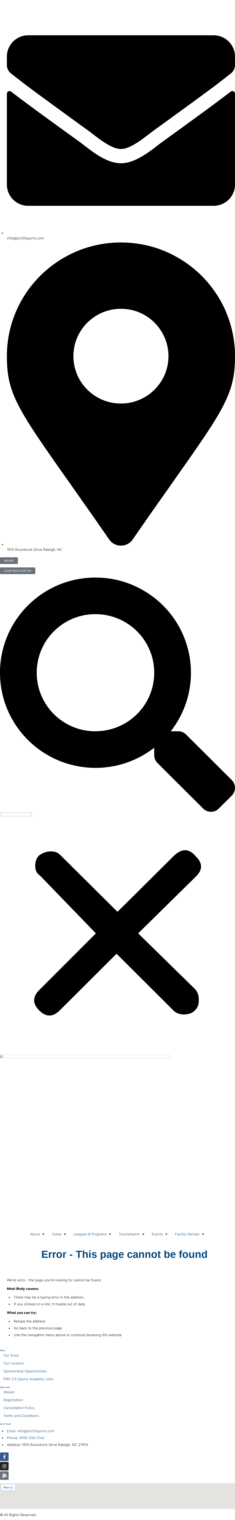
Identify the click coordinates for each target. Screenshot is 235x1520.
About (35, 1234)
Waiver (8, 1392)
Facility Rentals (187, 1234)
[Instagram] (4, 1466)
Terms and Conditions (21, 1416)
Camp (56, 1234)
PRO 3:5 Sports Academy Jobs (28, 1379)
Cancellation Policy (19, 1408)
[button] (117, 695)
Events (157, 1234)
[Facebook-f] (4, 1456)
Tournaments (129, 1234)
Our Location (13, 1363)
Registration (13, 1400)
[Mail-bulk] (4, 1475)
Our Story (11, 1355)
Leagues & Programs (90, 1234)
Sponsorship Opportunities (25, 1371)
